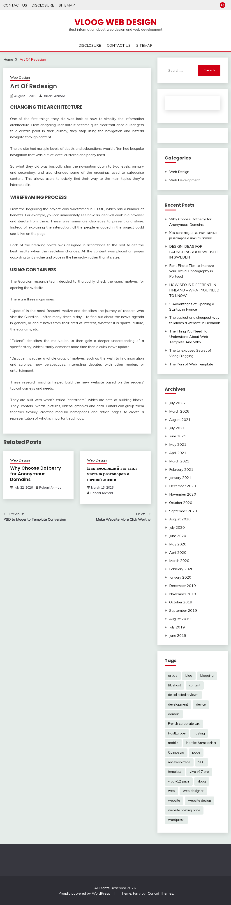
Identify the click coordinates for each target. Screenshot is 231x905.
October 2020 (180, 502)
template (175, 772)
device (201, 704)
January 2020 (180, 577)
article (172, 676)
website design (199, 801)
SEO (201, 762)
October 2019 (180, 602)
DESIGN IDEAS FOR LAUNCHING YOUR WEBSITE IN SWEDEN (194, 251)
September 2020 (183, 511)
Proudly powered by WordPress (84, 893)
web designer (193, 791)
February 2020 (181, 569)
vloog (201, 781)
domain (174, 714)
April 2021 (177, 452)
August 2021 (180, 419)
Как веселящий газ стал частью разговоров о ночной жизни (112, 474)
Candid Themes (160, 893)
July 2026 (177, 403)
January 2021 (180, 477)
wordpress (176, 820)
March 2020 (179, 560)
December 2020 (182, 486)
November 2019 (182, 594)
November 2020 (182, 494)
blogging (207, 676)
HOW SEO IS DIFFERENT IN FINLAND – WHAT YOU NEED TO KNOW (194, 290)
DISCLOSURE (43, 5)
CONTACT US (15, 5)
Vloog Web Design (115, 22)
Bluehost (174, 685)
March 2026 (179, 411)
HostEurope (177, 733)
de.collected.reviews (183, 695)
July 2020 (177, 527)
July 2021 (177, 428)
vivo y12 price (178, 781)
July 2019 (177, 627)
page (196, 752)
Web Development (184, 180)
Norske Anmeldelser (201, 743)
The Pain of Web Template (191, 364)
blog (188, 676)
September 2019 (183, 610)
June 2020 (177, 535)
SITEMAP (67, 5)
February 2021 (181, 469)
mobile (173, 743)
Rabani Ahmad (54, 96)
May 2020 (177, 544)
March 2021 (179, 461)
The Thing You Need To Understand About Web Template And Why (188, 336)
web (171, 791)
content (194, 685)
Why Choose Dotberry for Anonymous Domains (35, 474)
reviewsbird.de (179, 762)
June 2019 (177, 635)
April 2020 (177, 552)
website (174, 801)
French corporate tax (184, 724)
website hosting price (184, 810)
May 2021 (177, 444)
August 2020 (180, 519)
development (178, 704)
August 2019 (180, 618)
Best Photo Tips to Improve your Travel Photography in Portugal (191, 271)
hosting (199, 733)
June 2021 (177, 436)
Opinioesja (176, 752)
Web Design (20, 77)
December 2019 (182, 585)
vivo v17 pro (199, 772)
